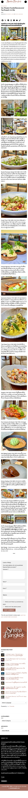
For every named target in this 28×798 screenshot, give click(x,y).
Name (5, 581)
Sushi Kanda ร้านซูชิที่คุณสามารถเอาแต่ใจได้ (16, 682)
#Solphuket (4, 781)
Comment (5, 569)
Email (5, 588)
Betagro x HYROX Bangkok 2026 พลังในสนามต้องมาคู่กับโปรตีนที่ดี (15, 664)
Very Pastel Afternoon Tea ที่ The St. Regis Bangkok (15, 697)
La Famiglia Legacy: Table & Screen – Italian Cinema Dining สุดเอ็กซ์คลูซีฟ (14, 654)
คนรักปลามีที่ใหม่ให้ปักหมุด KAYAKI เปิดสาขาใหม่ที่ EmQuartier (15, 669)
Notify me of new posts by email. (13, 606)
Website (5, 595)
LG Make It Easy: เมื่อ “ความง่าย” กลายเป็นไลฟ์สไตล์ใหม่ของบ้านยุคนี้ (15, 687)
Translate (12, 706)
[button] (2, 2)
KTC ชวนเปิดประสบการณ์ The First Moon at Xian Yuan (15, 659)
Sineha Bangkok (19, 14)
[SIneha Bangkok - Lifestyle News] (14, 2)
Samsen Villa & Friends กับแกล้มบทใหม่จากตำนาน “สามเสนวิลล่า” (16, 692)
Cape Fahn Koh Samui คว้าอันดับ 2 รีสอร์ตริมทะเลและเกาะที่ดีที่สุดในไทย (16, 673)
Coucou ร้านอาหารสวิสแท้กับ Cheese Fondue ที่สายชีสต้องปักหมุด (14, 678)
